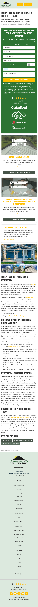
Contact (19, 489)
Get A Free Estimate (19, 80)
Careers (19, 570)
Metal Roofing (19, 513)
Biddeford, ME (19, 526)
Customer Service (19, 500)
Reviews (19, 566)
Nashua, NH (19, 542)
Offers (19, 562)
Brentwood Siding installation (20, 417)
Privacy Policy (16, 597)
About (19, 555)
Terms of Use (26, 92)
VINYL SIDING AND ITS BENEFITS (15, 227)
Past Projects (19, 574)
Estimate (28, 4)
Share (19, 167)
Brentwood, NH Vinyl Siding (10, 443)
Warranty (19, 493)
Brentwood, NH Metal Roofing (23, 440)
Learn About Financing (19, 219)
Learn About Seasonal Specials (19, 172)
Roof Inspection (19, 485)
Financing (19, 496)
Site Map (23, 597)
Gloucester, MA (19, 530)
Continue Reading (9, 239)
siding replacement (14, 346)
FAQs (19, 504)
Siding (19, 517)
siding (33, 284)
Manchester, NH (19, 538)
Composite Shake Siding (16, 316)
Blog (19, 558)
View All (19, 545)
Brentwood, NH (6, 440)
